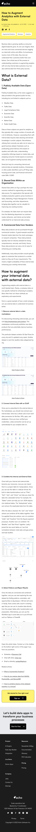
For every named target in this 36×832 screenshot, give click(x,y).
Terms (22, 818)
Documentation (27, 750)
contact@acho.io (21, 661)
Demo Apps (9, 764)
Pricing (24, 768)
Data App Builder (11, 750)
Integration (8, 753)
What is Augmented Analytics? (14, 671)
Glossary (24, 753)
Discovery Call (16, 654)
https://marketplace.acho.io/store (15, 321)
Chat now (18, 658)
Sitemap (8, 786)
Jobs (6, 779)
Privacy (13, 818)
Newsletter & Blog (27, 746)
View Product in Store (18, 370)
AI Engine (8, 746)
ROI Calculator (26, 757)
